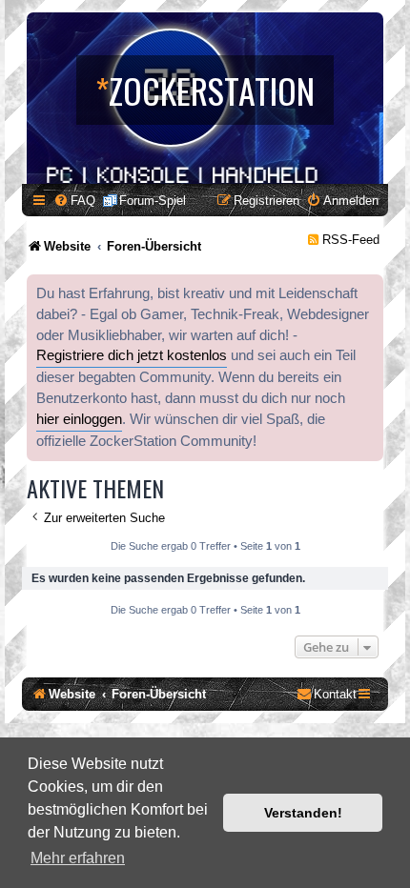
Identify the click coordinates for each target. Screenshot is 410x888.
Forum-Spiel (152, 200)
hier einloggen (79, 419)
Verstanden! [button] (303, 812)
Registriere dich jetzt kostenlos (131, 355)
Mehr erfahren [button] (78, 858)
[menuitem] (74, 200)
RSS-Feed (350, 239)
